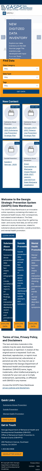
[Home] (16, 8)
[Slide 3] (19, 56)
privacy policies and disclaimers (16, 388)
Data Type (7, 74)
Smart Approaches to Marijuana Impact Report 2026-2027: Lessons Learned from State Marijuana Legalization (30, 174)
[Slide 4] (23, 56)
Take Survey (9, 420)
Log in (38, 469)
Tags (5, 82)
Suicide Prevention (10, 409)
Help (38, 466)
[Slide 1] (11, 56)
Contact (31, 466)
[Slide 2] (15, 56)
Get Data (21, 91)
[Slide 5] (26, 56)
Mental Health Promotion (13, 414)
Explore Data (19, 325)
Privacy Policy (35, 463)
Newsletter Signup (12, 454)
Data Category (9, 65)
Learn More (8, 236)
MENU (9, 13)
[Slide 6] (30, 56)
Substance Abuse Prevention (15, 405)
